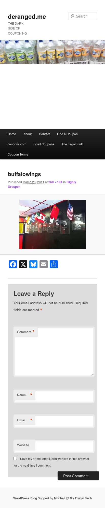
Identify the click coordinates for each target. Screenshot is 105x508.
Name (24, 395)
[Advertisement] (52, 96)
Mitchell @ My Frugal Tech (73, 498)
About (27, 134)
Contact (44, 134)
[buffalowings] (52, 224)
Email (24, 420)
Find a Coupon (67, 134)
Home (12, 134)
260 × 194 (55, 182)
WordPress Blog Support (31, 498)
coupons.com (17, 144)
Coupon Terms (18, 154)
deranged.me (27, 16)
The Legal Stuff (72, 144)
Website (23, 444)
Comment (26, 332)
